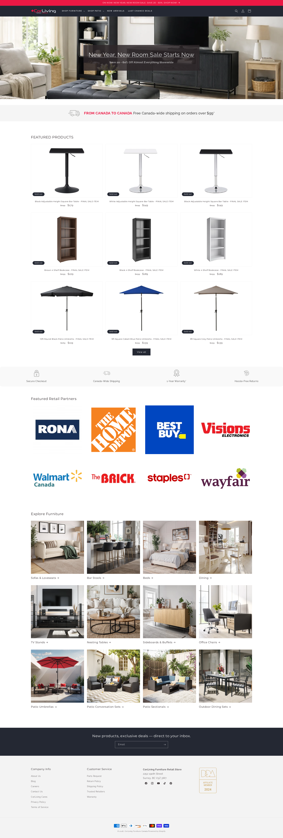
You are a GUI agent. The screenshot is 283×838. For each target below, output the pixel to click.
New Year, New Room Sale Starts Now (141, 54)
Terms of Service (39, 807)
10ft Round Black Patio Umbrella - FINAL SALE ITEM (67, 339)
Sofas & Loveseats (43, 578)
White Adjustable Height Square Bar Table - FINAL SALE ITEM (141, 201)
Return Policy (94, 781)
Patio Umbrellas (42, 706)
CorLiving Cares (39, 797)
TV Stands (38, 642)
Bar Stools (94, 578)
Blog (33, 781)
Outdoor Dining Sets (213, 706)
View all (141, 352)
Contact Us (37, 791)
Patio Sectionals (154, 706)
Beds (146, 578)
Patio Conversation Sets (104, 706)
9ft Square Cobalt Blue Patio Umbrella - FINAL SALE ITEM (141, 339)
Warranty (92, 797)
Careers (35, 786)
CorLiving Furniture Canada (136, 831)
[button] (73, 11)
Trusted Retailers (96, 791)
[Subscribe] (164, 744)
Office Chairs (208, 642)
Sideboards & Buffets (157, 642)
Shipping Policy (95, 786)
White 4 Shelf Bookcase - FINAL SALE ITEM (216, 270)
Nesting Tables (97, 642)
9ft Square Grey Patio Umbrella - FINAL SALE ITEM (216, 339)
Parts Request (94, 776)
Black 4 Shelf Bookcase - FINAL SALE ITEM (141, 270)
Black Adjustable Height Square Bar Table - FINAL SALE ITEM (67, 201)
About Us (36, 776)
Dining (204, 578)
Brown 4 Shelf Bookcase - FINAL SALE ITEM (66, 270)
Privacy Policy (38, 802)
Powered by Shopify (157, 831)
